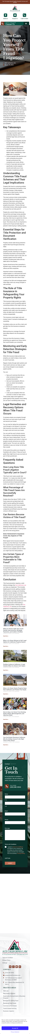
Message (7, 828)
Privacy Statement (15, 1032)
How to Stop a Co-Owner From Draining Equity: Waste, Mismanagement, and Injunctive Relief (14, 713)
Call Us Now (24, 18)
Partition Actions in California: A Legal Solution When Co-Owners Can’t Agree (14, 665)
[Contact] (2, 23)
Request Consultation (11, 22)
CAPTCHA (7, 858)
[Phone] (24, 15)
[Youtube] (16, 967)
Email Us (15, 18)
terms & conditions (18, 847)
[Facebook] (10, 967)
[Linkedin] (20, 967)
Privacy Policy (21, 853)
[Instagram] (13, 967)
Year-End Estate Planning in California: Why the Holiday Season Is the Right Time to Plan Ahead (14, 739)
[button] (26, 23)
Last (6, 806)
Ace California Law (20, 585)
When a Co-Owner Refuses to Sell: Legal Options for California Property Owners (14, 641)
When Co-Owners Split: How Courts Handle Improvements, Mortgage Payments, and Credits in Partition (13, 630)
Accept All (15, 1028)
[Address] (5, 15)
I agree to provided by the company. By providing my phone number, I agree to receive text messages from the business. (16, 850)
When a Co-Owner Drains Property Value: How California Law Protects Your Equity (15, 688)
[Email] (15, 15)
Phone (7, 819)
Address (5, 18)
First (6, 800)
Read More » (6, 636)
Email (6, 811)
